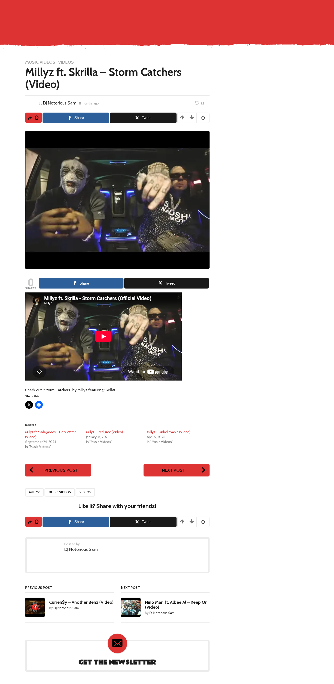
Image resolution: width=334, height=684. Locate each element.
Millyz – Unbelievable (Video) (168, 432)
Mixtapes (230, 18)
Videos (66, 62)
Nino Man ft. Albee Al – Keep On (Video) (176, 605)
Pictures (210, 18)
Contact (146, 18)
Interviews (252, 18)
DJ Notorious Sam (60, 103)
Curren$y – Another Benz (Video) (81, 602)
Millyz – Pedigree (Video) (104, 432)
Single (164, 18)
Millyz (34, 492)
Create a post (280, 8)
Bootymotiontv (281, 18)
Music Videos (186, 18)
